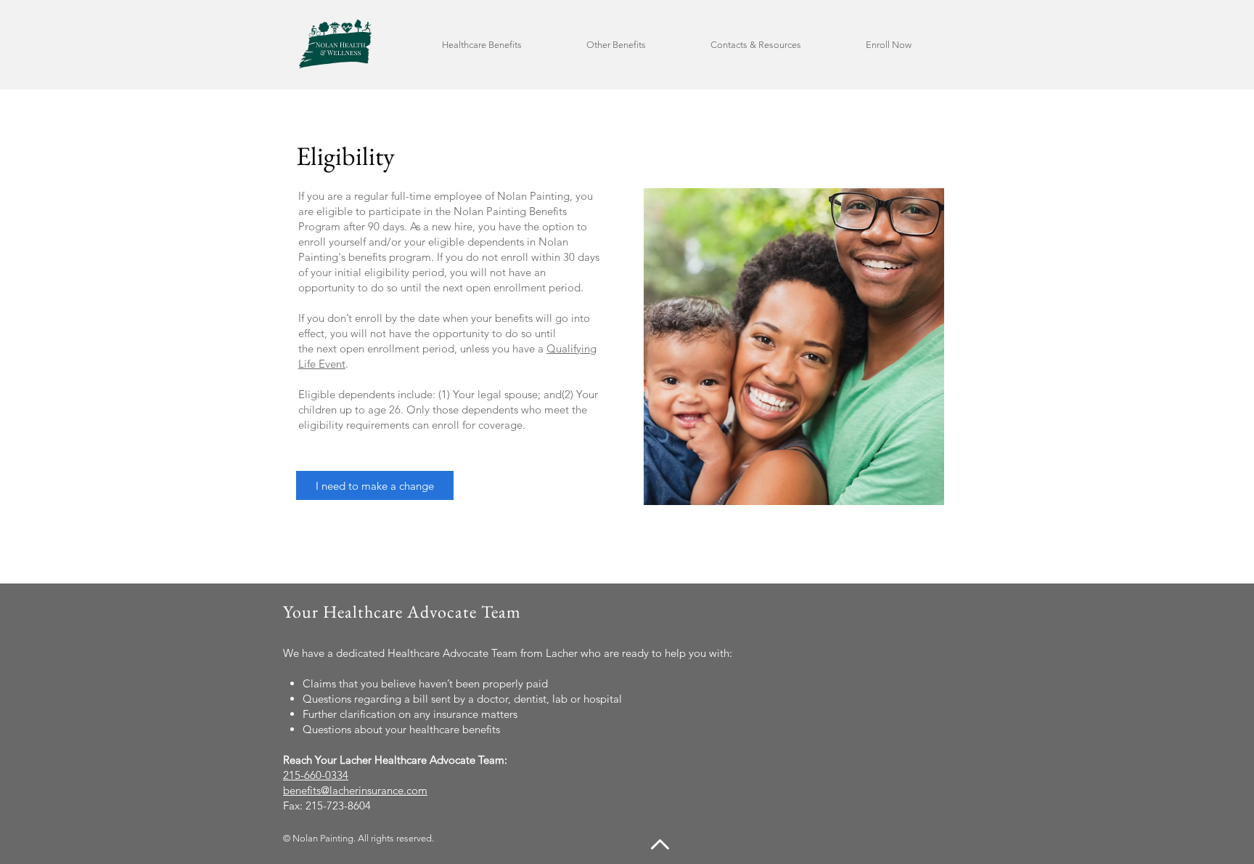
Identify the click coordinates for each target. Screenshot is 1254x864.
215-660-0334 (315, 775)
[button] (503, 44)
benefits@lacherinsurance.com (355, 790)
